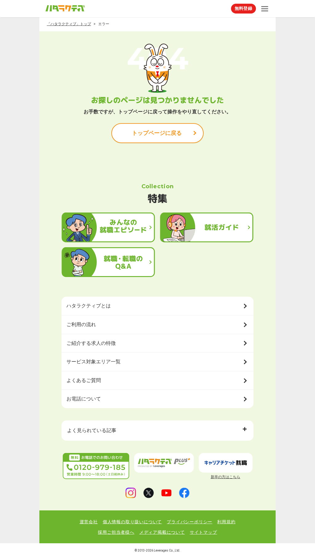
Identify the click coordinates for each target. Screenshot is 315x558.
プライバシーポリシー (189, 521)
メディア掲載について (162, 532)
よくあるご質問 (83, 380)
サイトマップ (203, 532)
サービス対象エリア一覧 (93, 362)
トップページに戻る (157, 133)
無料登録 (243, 8)
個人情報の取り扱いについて (132, 521)
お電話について (83, 399)
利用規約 (226, 521)
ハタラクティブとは (88, 306)
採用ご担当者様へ (116, 532)
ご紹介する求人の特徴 (91, 343)
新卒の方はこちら (225, 477)
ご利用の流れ (81, 324)
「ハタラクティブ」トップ (69, 24)
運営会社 (89, 521)
